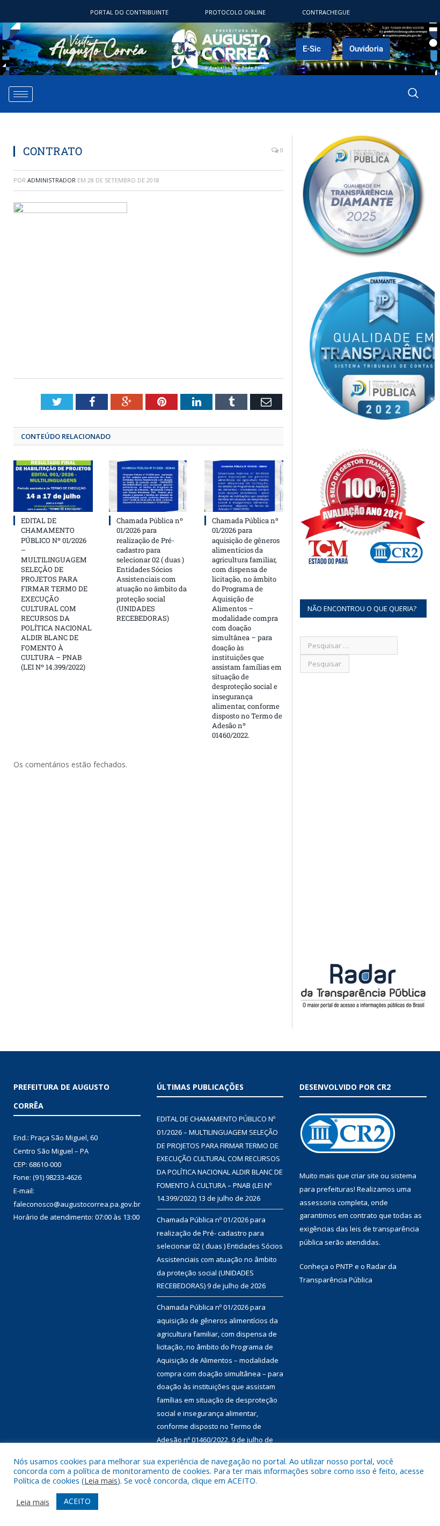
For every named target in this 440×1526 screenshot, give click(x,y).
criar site (365, 1175)
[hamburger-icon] (21, 94)
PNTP (344, 1266)
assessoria (317, 1202)
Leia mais (101, 1480)
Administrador (51, 180)
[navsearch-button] (413, 94)
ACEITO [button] (77, 1501)
